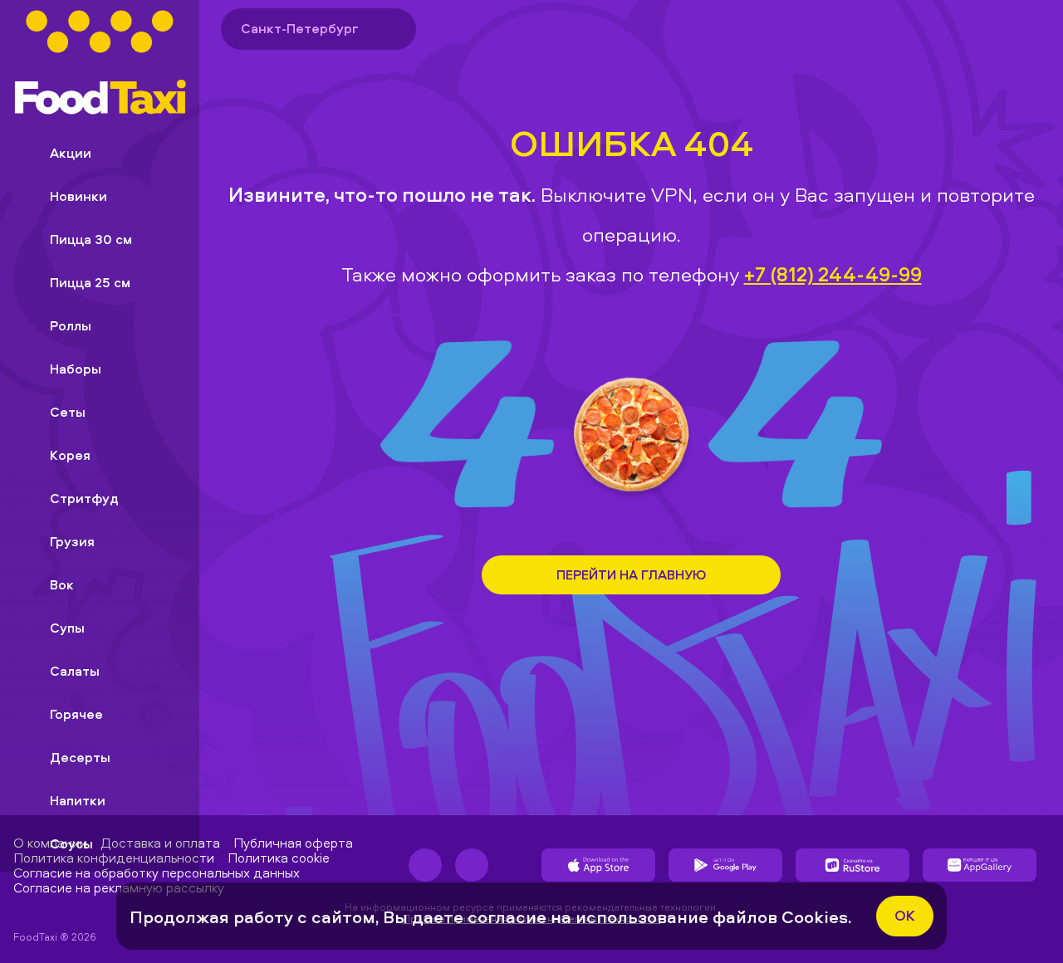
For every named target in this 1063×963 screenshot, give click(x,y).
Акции (70, 153)
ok (904, 915)
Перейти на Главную (631, 574)
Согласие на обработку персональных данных (156, 872)
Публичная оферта (293, 842)
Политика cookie (279, 857)
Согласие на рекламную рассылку (118, 887)
